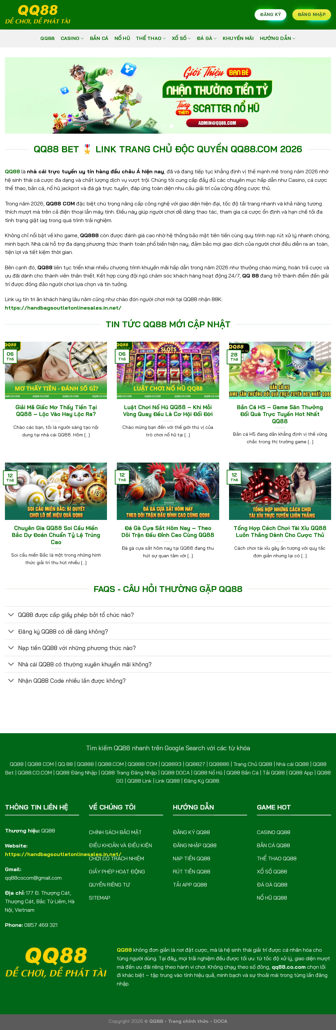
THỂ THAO (148, 38)
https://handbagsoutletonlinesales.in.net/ (63, 307)
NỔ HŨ (122, 38)
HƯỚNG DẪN (275, 38)
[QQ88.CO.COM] (38, 15)
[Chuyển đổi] (11, 615)
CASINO (70, 38)
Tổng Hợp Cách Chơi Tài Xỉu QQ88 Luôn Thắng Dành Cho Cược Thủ (280, 532)
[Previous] (20, 95)
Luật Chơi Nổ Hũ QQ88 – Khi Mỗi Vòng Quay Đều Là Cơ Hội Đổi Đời (168, 411)
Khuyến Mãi (238, 38)
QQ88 (47, 38)
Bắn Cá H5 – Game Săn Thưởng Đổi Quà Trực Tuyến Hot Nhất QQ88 (280, 414)
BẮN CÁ (99, 38)
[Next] (316, 95)
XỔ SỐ (179, 38)
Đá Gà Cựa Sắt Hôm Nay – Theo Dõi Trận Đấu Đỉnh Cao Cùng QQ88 (167, 532)
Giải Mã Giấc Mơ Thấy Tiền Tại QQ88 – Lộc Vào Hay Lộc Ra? (56, 411)
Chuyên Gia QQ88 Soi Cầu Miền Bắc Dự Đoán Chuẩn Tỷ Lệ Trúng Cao (56, 535)
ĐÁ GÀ (204, 38)
